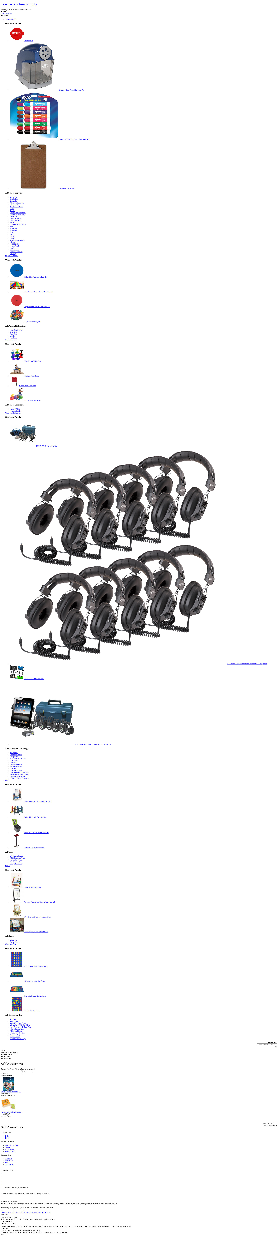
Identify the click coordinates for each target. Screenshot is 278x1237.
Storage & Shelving (16, 864)
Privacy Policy (10, 1151)
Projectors (13, 768)
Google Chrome (7, 1212)
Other (19, 1069)
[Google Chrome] (7, 1210)
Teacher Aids (14, 250)
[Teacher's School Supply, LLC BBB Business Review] (139, 1196)
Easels (7, 866)
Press (7, 1162)
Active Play (14, 197)
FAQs (7, 1138)
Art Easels (13, 940)
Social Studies (14, 244)
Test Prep (13, 254)
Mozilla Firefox (18, 1212)
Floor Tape (13, 334)
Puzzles (12, 238)
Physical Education (11, 256)
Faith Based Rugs (16, 1031)
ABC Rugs (13, 1019)
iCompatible (14, 757)
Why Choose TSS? (11, 1145)
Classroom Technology (17, 215)
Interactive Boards (16, 764)
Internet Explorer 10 (31, 1212)
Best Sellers (14, 199)
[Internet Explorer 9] (44, 1210)
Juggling (12, 336)
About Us (8, 1159)
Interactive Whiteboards (18, 776)
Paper (11, 234)
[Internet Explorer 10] (31, 1210)
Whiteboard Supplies (17, 203)
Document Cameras (16, 766)
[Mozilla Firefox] (18, 1210)
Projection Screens (16, 770)
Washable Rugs (15, 1035)
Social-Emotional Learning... (11, 1092)
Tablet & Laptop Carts (17, 858)
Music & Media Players (18, 759)
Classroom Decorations (18, 213)
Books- (12, 211)
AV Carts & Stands (16, 856)
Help (7, 1136)
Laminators (13, 762)
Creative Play (14, 217)
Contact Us (9, 1161)
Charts (12, 209)
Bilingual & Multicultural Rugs (20, 1025)
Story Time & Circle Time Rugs (20, 1027)
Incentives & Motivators (18, 224)
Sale (13, 1069)
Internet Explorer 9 (44, 1212)
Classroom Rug (10, 944)
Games (12, 222)
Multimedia (13, 230)
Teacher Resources (16, 252)
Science (12, 242)
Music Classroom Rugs (18, 1039)
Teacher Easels (15, 942)
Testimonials (9, 1164)
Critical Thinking (15, 218)
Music (12, 232)
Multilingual (14, 228)
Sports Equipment (16, 330)
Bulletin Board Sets (16, 207)
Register (9, 13)
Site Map (8, 1147)
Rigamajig (13, 201)
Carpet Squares (15, 1037)
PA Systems (14, 760)
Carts (7, 780)
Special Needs (14, 246)
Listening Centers (16, 755)
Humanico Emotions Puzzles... (11, 1112)
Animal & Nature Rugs (18, 1023)
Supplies (12, 248)
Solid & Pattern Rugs (17, 1029)
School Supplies (10, 19)
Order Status (9, 1149)
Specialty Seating (15, 411)
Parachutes (13, 338)
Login (3, 13)
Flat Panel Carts (15, 862)
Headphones (14, 753)
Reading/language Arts (17, 240)
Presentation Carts (16, 860)
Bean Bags (13, 332)
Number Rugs (14, 1021)
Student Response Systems (19, 772)
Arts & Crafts (14, 205)
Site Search (272, 1042)
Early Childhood (15, 220)
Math (11, 226)
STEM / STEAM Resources (19, 778)
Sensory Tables (15, 409)
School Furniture (11, 340)
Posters (12, 236)
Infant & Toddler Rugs (17, 1033)
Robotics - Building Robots (19, 774)
